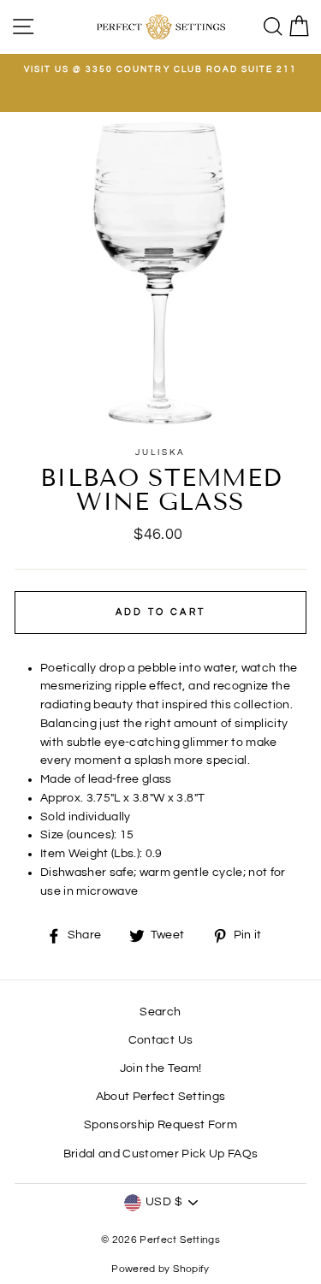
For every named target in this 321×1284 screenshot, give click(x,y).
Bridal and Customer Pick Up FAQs (161, 1154)
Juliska (160, 452)
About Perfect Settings (160, 1097)
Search (160, 1012)
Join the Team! (161, 1068)
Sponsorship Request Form (160, 1125)
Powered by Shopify (160, 1269)
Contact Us (160, 1040)
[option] (160, 69)
